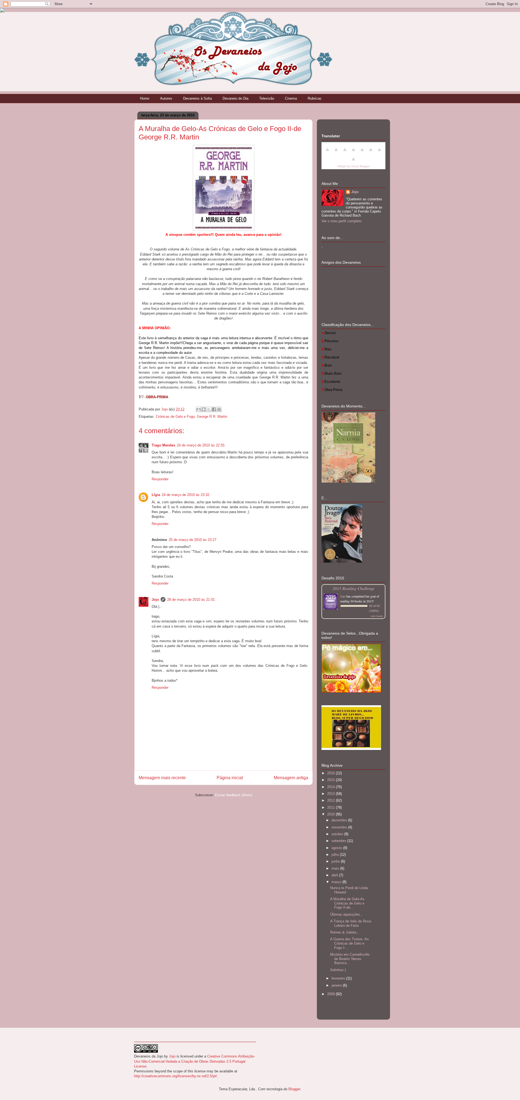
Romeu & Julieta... (344, 932)
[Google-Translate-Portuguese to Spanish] (353, 162)
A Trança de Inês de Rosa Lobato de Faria (350, 923)
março (337, 882)
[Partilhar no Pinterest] (219, 409)
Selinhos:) (338, 970)
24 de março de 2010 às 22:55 (201, 445)
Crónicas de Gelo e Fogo (175, 416)
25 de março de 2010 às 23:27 (192, 540)
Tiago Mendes (163, 445)
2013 (331, 794)
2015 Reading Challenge (354, 588)
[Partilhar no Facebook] (214, 409)
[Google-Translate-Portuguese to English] (370, 153)
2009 (331, 994)
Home (144, 98)
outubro (338, 834)
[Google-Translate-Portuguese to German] (344, 153)
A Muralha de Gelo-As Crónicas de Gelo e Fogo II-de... (347, 903)
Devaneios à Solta (197, 98)
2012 (331, 800)
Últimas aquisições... (346, 914)
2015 (331, 780)
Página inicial (230, 777)
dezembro (340, 820)
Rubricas (314, 98)
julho (336, 855)
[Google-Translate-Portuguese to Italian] (353, 153)
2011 (331, 807)
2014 (331, 787)
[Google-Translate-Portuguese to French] (336, 153)
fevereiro (339, 978)
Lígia (156, 495)
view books (376, 616)
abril (335, 875)
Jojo (155, 600)
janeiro (337, 985)
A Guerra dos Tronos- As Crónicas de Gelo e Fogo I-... (349, 943)
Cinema (291, 98)
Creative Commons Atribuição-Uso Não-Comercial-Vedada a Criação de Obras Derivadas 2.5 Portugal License (194, 1061)
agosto (337, 848)
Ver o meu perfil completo (341, 221)
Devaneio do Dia (235, 98)
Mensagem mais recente (162, 777)
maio (336, 868)
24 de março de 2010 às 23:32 (185, 495)
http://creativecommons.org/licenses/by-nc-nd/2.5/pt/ (175, 1076)
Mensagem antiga (291, 777)
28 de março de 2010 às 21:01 (191, 600)
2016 (331, 773)
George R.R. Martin (212, 416)
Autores (166, 98)
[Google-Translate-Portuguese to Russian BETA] (379, 153)
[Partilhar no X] (209, 409)
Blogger (294, 1089)
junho (336, 861)
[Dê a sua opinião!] (203, 409)
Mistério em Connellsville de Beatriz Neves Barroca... (349, 958)
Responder (160, 479)
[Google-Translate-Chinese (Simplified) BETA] (327, 153)
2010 (331, 814)
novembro (340, 827)
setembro (339, 841)
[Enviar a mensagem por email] (198, 409)
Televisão (266, 98)
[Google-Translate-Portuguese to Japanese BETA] (362, 153)
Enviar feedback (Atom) (233, 795)
